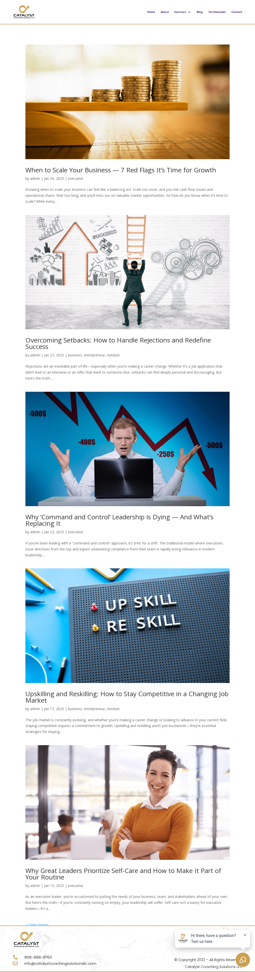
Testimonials (217, 11)
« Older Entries (37, 925)
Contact (236, 11)
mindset (113, 355)
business (75, 355)
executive (75, 178)
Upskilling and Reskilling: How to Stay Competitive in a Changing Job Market (127, 697)
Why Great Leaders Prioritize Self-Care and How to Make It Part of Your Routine (123, 873)
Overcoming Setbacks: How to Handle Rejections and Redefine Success (118, 343)
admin (35, 178)
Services (180, 11)
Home (151, 11)
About (165, 11)
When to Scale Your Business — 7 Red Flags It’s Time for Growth (120, 169)
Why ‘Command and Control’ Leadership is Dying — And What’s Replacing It (119, 520)
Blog (200, 11)
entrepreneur (94, 355)
